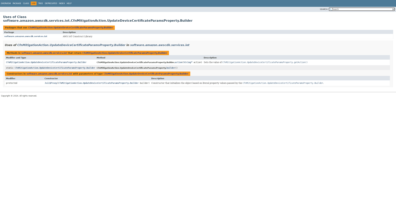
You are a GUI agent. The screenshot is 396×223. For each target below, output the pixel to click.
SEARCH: (324, 9)
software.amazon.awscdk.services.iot (25, 36)
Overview (6, 3)
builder (170, 68)
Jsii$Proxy (51, 83)
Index (62, 3)
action (178, 62)
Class (26, 3)
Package (17, 3)
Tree (40, 3)
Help (69, 3)
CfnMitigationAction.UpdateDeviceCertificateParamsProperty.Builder (70, 27)
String (187, 62)
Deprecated (51, 3)
